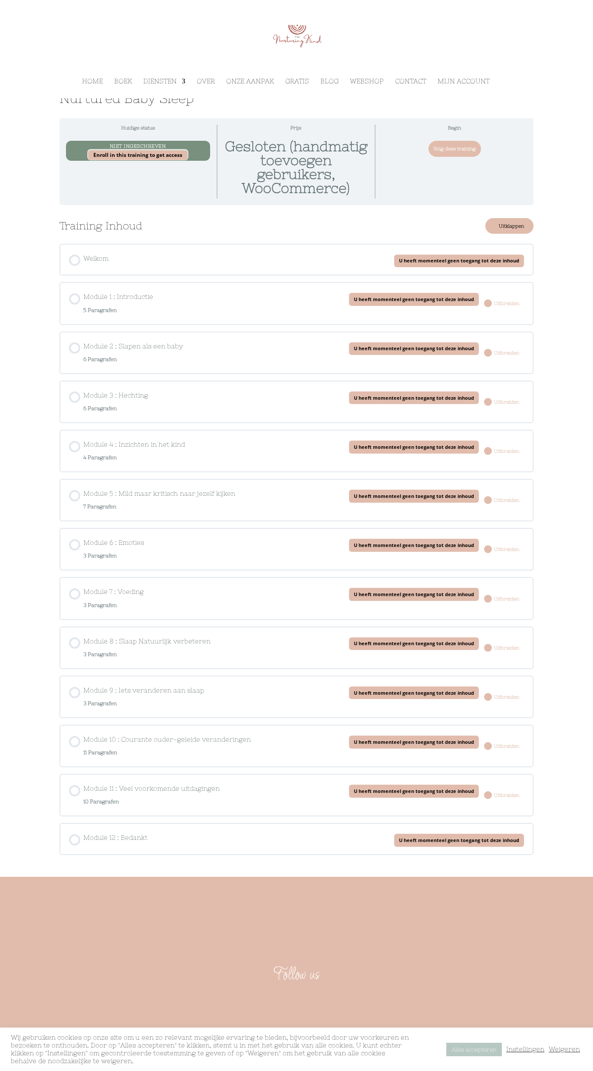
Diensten (160, 81)
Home (92, 81)
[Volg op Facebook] (286, 1002)
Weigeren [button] (564, 1049)
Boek (123, 81)
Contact (410, 81)
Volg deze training (454, 148)
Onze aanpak (250, 81)
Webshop (367, 81)
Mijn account (464, 81)
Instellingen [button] (525, 1049)
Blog (329, 81)
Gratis (297, 81)
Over (206, 81)
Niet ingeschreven (138, 146)
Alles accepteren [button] (474, 1049)
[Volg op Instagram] (307, 1002)
